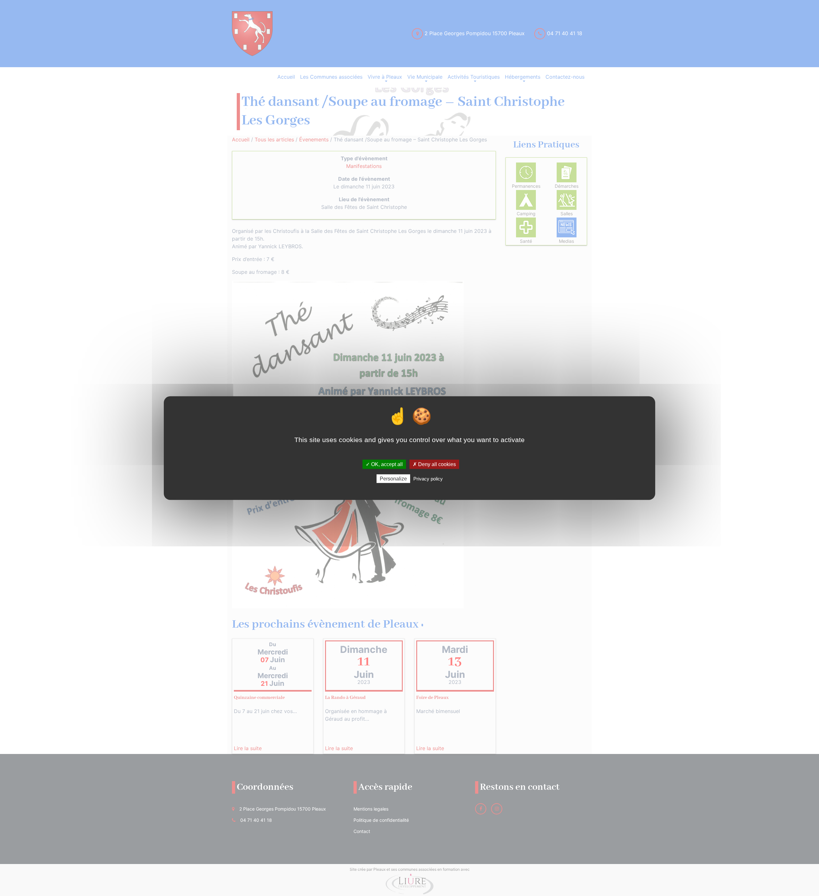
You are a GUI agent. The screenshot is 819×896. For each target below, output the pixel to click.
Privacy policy (428, 478)
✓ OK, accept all (384, 464)
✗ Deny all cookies (434, 464)
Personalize (393, 478)
